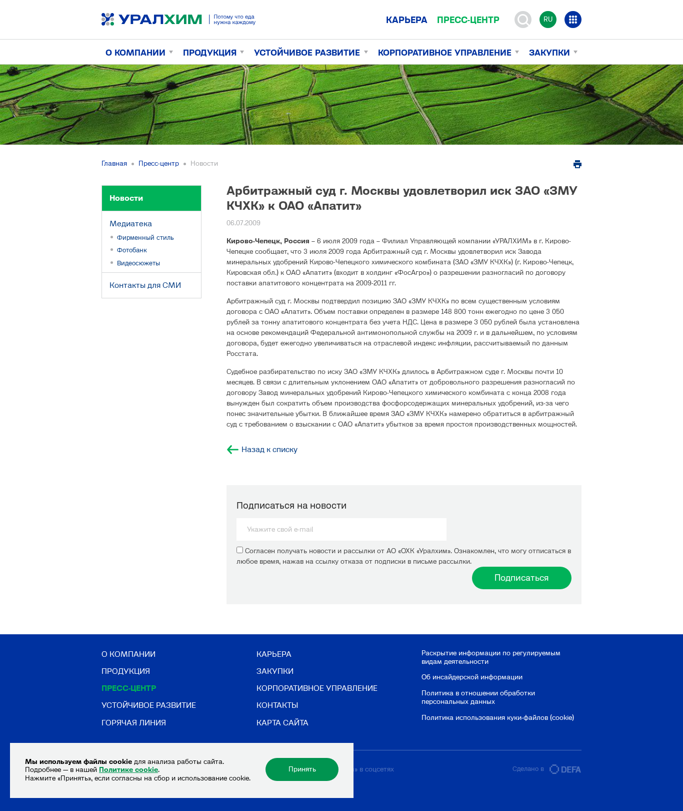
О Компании (136, 53)
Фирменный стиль (145, 237)
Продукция (209, 53)
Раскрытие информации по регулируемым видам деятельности (491, 657)
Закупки (549, 53)
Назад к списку (270, 449)
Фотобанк (132, 250)
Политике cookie (128, 769)
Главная (114, 163)
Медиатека (131, 223)
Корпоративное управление (445, 53)
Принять (302, 769)
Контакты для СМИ (145, 285)
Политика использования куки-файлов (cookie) (498, 717)
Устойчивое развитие (307, 53)
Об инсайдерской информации (472, 677)
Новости (126, 198)
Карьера (407, 20)
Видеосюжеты (138, 263)
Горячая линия (134, 722)
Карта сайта (282, 722)
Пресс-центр (468, 20)
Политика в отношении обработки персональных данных (478, 697)
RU (548, 19)
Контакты (277, 705)
